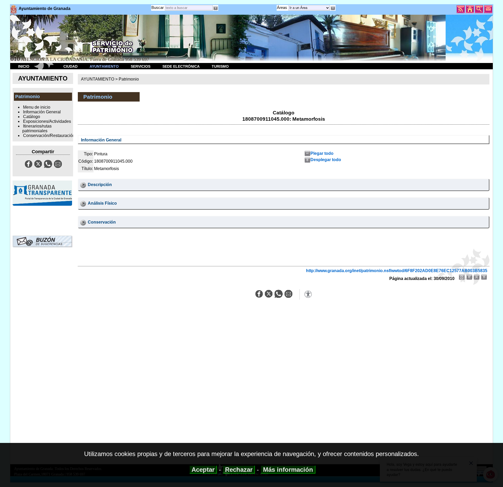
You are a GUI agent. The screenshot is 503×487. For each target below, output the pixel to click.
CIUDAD (70, 66)
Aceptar (203, 469)
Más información (288, 469)
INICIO (23, 66)
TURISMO (220, 66)
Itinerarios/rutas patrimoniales (37, 128)
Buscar (157, 7)
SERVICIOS (140, 66)
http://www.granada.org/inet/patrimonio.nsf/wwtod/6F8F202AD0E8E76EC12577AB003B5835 (396, 270)
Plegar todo (321, 153)
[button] (332, 8)
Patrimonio (129, 79)
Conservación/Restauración (49, 135)
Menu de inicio (36, 107)
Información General (42, 112)
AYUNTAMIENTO (104, 66)
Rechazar (238, 469)
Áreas (282, 7)
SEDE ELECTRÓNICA (181, 66)
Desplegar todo (325, 159)
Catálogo (31, 116)
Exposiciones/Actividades (47, 121)
